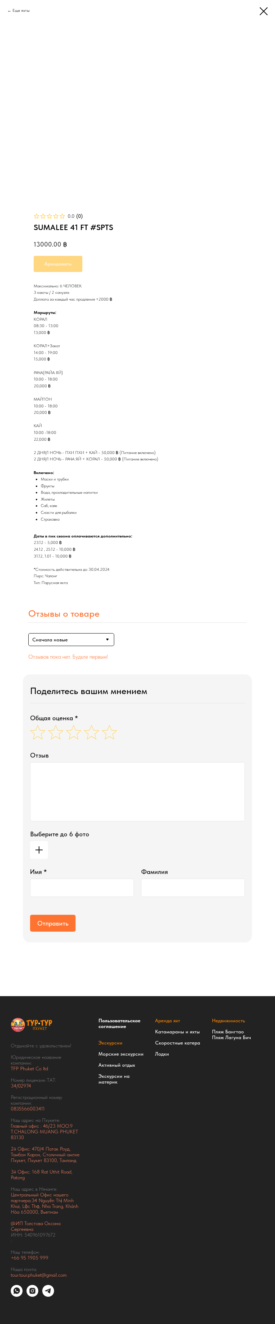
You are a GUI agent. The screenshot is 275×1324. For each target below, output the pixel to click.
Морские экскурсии (121, 1054)
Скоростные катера (177, 1043)
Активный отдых (116, 1065)
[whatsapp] (17, 1295)
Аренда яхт (167, 1020)
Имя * (38, 871)
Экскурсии (110, 1043)
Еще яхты (21, 10)
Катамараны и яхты (177, 1031)
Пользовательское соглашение (119, 1023)
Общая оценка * (54, 718)
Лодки (162, 1054)
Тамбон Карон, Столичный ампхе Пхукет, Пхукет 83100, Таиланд (45, 1157)
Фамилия (154, 871)
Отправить (52, 923)
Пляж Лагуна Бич (231, 1037)
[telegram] (48, 1295)
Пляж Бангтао (228, 1031)
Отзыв (39, 755)
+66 (16, 1258)
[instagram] (32, 1295)
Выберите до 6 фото (59, 834)
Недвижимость (228, 1020)
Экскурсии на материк (114, 1079)
